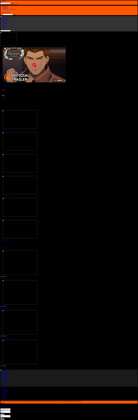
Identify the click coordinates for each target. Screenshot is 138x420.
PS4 (3, 20)
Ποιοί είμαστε (5, 6)
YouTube (4, 374)
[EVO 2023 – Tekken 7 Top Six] (20, 150)
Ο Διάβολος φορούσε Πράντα (4, 240)
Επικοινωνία (5, 7)
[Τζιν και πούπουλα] (20, 216)
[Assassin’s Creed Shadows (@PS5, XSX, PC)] (20, 334)
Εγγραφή (4, 407)
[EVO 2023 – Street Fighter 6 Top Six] (20, 128)
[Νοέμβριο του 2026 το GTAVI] (20, 304)
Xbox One (4, 22)
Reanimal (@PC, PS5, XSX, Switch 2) (5, 278)
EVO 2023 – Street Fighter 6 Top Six (5, 130)
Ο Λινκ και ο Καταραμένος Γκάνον (5, 196)
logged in (7, 246)
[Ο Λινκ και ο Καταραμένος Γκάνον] (20, 194)
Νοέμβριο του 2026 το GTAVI (4, 308)
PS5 (3, 21)
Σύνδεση (4, 406)
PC (3, 25)
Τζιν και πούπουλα (3, 218)
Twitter (4, 373)
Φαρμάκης (2, 174)
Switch (4, 24)
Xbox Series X (5, 23)
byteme (4, 98)
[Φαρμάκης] (20, 172)
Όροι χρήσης (5, 8)
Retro (4, 27)
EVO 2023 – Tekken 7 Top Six (4, 152)
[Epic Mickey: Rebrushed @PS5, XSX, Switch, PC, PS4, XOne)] (20, 363)
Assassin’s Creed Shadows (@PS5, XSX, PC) (6, 338)
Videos (4, 89)
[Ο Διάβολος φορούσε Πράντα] (20, 238)
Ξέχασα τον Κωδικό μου (7, 404)
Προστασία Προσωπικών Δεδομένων (10, 9)
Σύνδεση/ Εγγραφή (6, 12)
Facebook (5, 372)
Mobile (4, 26)
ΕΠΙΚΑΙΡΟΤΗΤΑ (6, 18)
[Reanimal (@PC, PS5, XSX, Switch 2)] (20, 274)
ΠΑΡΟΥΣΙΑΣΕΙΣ (6, 19)
